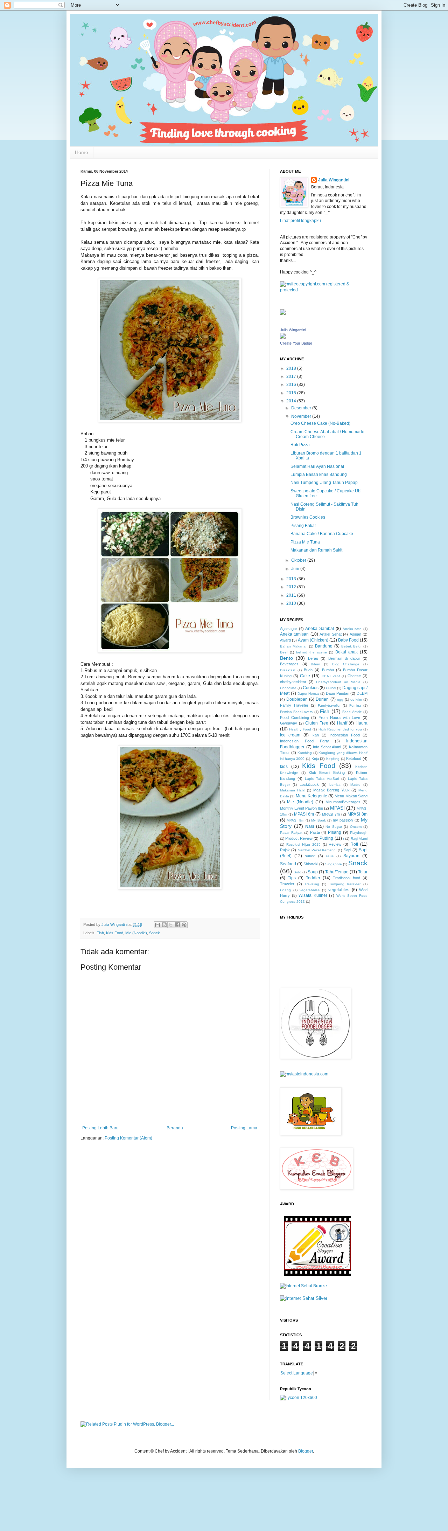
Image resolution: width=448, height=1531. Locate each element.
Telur (363, 872)
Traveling (311, 884)
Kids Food (114, 933)
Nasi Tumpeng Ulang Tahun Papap (324, 482)
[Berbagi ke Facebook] (177, 924)
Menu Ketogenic (311, 796)
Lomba (335, 785)
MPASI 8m (358, 814)
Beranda (175, 1127)
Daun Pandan (337, 693)
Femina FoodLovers (296, 712)
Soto (297, 872)
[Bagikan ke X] (170, 924)
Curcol (331, 688)
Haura (362, 723)
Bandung (323, 646)
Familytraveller (329, 705)
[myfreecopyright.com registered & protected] (324, 290)
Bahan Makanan (294, 646)
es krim (356, 699)
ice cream (290, 735)
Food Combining (294, 717)
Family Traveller (294, 705)
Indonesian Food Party (304, 741)
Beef (284, 652)
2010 (291, 603)
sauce (310, 856)
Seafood (288, 863)
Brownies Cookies (307, 517)
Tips (292, 877)
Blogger (305, 1451)
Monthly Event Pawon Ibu (301, 808)
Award (285, 640)
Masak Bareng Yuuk (331, 790)
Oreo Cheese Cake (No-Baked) (320, 423)
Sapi (347, 850)
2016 (291, 384)
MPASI (337, 808)
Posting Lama (244, 1127)
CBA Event (331, 676)
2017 (291, 376)
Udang (285, 890)
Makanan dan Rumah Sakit (316, 550)
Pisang (334, 832)
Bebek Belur (351, 646)
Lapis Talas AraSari (321, 779)
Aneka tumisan (294, 634)
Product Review (298, 838)
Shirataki (310, 864)
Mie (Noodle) (136, 933)
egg (340, 699)
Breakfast (287, 670)
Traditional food (346, 878)
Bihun (315, 664)
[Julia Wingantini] (283, 337)
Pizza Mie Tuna (305, 542)
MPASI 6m (304, 814)
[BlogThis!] (164, 924)
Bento (286, 658)
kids (284, 766)
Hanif (342, 723)
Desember (301, 408)
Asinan (355, 634)
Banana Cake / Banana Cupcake (321, 533)
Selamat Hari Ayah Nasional (317, 466)
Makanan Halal (292, 790)
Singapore (333, 864)
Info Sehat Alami (327, 747)
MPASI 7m (331, 814)
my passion (343, 820)
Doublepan (297, 699)
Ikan (315, 735)
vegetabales (310, 890)
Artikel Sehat (330, 634)
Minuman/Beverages (343, 802)
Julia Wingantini (333, 180)
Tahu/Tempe (337, 872)
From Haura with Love (339, 717)
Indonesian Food (344, 735)
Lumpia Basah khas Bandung (318, 474)
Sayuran (351, 855)
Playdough (359, 832)
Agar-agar (288, 628)
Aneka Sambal (319, 628)
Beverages (289, 664)
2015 (291, 392)
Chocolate (288, 688)
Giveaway (288, 723)
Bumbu (328, 670)
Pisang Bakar (303, 525)
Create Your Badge (296, 343)
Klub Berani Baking (327, 772)
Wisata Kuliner (313, 895)
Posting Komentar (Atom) (128, 1138)
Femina (355, 705)
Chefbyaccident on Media (338, 682)
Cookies (310, 687)
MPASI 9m (295, 820)
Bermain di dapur (344, 658)
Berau (313, 658)
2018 (291, 368)
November (301, 416)
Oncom (356, 827)
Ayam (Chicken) (313, 640)
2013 (291, 578)
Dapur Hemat (308, 693)
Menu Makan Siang (351, 796)
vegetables (338, 889)
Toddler (313, 877)
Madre (355, 785)
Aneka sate (352, 629)
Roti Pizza (300, 444)
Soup (313, 872)
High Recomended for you (340, 729)
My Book (318, 820)
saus (330, 856)
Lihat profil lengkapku (300, 220)
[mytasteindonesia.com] (304, 1074)
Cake (305, 675)
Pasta (315, 832)
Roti (354, 844)
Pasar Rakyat (291, 832)
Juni (295, 568)
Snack (154, 933)
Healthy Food (300, 729)
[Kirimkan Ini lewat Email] (157, 924)
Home (81, 152)
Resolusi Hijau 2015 (303, 844)
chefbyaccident (293, 682)
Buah (308, 670)
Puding (326, 838)
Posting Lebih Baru (100, 1127)
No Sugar (334, 827)
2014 (291, 401)
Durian (322, 699)
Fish (100, 933)
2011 (291, 595)
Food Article (352, 712)
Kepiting (333, 759)
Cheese (354, 676)
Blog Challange (346, 664)
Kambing (305, 753)
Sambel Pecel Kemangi (317, 850)
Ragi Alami (359, 838)
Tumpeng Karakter (345, 884)
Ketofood (353, 758)
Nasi (309, 826)
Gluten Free (316, 723)
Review (335, 844)
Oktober (299, 560)
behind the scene (311, 652)
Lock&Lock (309, 784)
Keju (315, 758)
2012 (291, 586)
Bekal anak (346, 652)
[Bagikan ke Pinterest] (184, 924)
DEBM (362, 693)
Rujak (285, 850)
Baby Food (348, 640)
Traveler (287, 884)
